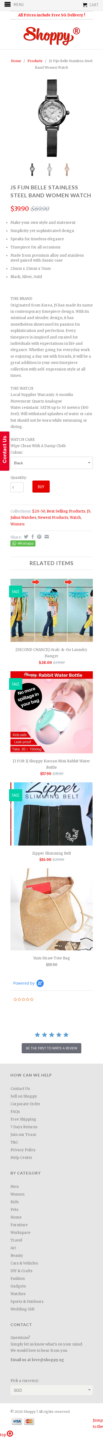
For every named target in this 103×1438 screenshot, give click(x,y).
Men (14, 1186)
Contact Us (20, 1088)
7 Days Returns (23, 1127)
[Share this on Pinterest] (38, 536)
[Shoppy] (51, 34)
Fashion (17, 1278)
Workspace (20, 1232)
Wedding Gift (22, 1309)
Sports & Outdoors (26, 1301)
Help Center (21, 1157)
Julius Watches (23, 517)
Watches (18, 1294)
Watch (75, 517)
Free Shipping (23, 1119)
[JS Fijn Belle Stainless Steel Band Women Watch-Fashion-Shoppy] (51, 118)
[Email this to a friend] (46, 536)
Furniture (19, 1225)
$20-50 (38, 511)
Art (13, 1248)
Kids (14, 1202)
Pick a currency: (24, 1380)
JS (88, 511)
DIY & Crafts (21, 1271)
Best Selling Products (66, 511)
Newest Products (53, 517)
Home (16, 1217)
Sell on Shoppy (23, 1096)
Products (35, 61)
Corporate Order (25, 1104)
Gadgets (18, 1286)
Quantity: (18, 477)
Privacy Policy (23, 1150)
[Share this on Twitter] (25, 536)
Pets (14, 1209)
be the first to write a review (51, 1048)
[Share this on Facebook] (32, 536)
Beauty (16, 1255)
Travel (16, 1240)
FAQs (15, 1111)
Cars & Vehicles (24, 1263)
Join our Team (23, 1134)
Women (17, 524)
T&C (14, 1142)
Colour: (16, 452)
